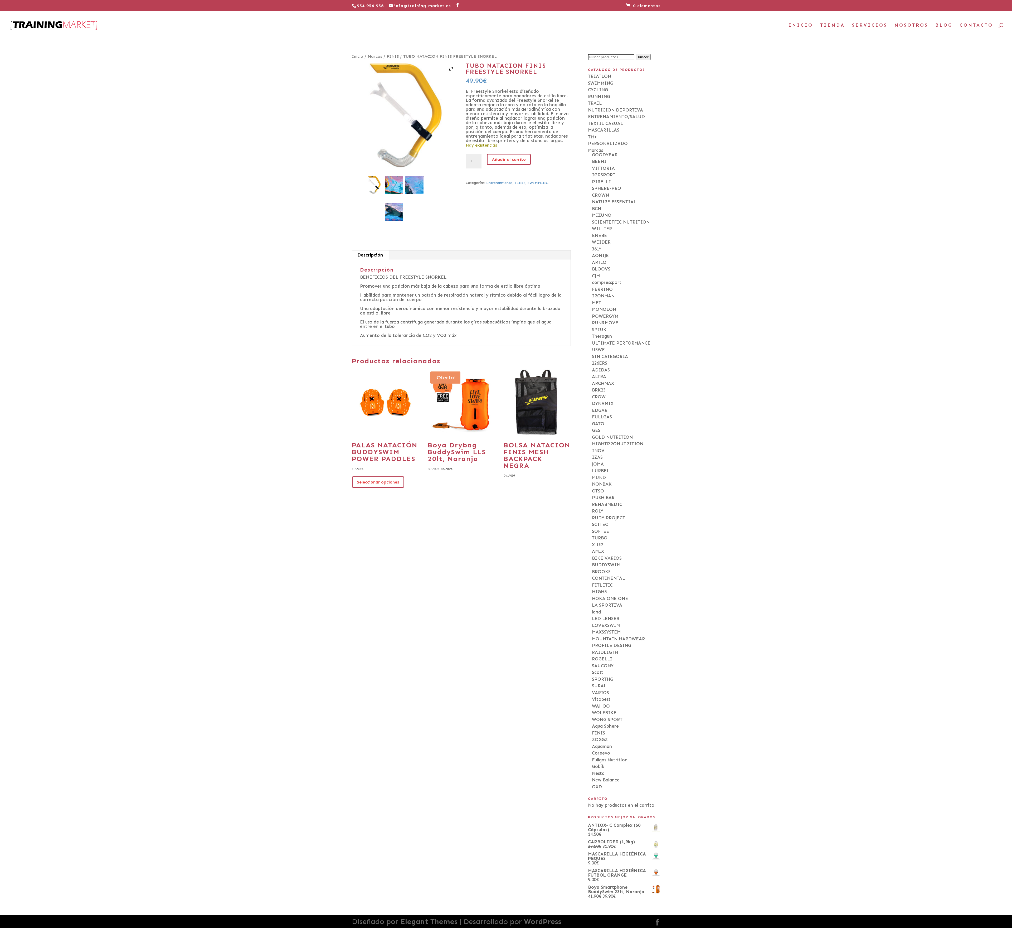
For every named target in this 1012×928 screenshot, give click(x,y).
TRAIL (595, 103)
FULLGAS (602, 416)
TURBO (599, 537)
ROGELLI (602, 658)
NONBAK (602, 484)
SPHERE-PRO (606, 188)
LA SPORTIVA (607, 605)
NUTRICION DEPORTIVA (615, 110)
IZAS (597, 457)
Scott (597, 672)
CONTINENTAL (608, 578)
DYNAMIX (603, 403)
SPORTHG (602, 679)
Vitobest (601, 699)
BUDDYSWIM (606, 564)
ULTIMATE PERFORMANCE (621, 343)
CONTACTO (976, 25)
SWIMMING (538, 183)
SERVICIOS (869, 25)
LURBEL (600, 470)
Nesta (598, 773)
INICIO (801, 25)
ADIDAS (601, 370)
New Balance (606, 779)
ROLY (597, 511)
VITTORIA (603, 168)
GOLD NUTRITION (612, 437)
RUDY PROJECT (608, 517)
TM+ (592, 136)
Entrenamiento (499, 183)
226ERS (599, 363)
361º (596, 249)
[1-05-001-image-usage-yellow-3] (394, 185)
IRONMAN (603, 295)
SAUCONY (603, 665)
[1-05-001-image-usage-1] (414, 185)
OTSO (598, 491)
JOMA (598, 464)
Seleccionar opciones (378, 482)
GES (596, 430)
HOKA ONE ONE (610, 598)
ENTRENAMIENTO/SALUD (616, 116)
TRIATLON (599, 76)
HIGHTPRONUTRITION (617, 443)
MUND (599, 477)
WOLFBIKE (604, 712)
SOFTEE (600, 531)
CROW (599, 396)
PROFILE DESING (611, 645)
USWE (598, 349)
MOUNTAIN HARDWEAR (618, 638)
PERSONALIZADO (608, 143)
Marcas (375, 56)
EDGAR (599, 410)
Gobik (598, 766)
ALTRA (599, 376)
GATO (598, 423)
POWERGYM (605, 316)
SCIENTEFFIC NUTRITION (621, 222)
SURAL (599, 685)
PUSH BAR (603, 497)
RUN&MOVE (605, 322)
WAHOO (601, 706)
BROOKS (601, 571)
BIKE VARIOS (607, 558)
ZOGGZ (600, 739)
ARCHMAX (603, 383)
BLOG (943, 25)
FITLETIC (602, 585)
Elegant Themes (429, 921)
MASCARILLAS (603, 130)
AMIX (598, 551)
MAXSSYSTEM (606, 632)
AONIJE (600, 255)
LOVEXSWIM (606, 625)
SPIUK (599, 329)
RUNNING (599, 96)
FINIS (393, 56)
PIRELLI (601, 181)
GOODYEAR (604, 154)
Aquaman (602, 746)
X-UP (597, 544)
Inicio (357, 56)
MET (596, 302)
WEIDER (601, 242)
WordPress (542, 921)
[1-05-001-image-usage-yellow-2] (394, 212)
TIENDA (832, 25)
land (596, 612)
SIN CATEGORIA (610, 356)
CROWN (600, 195)
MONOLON (604, 309)
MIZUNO (601, 215)
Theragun (602, 336)
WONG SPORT (607, 719)
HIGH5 (599, 591)
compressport (606, 282)
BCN (596, 208)
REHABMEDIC (607, 504)
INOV (598, 450)
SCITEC (600, 524)
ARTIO (599, 262)
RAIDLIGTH (605, 652)
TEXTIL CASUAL (605, 123)
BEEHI (599, 161)
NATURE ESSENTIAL (614, 201)
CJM (596, 275)
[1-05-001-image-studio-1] (374, 185)
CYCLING (598, 89)
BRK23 (599, 390)
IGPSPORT (603, 174)
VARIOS (600, 692)
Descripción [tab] (370, 255)
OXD (597, 786)
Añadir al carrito (509, 159)
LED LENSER (605, 618)
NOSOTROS (911, 25)
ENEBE (599, 235)
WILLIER (602, 228)
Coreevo (601, 753)
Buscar (643, 57)
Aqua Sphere (605, 726)
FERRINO (602, 289)
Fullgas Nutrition (609, 759)
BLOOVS (601, 269)
